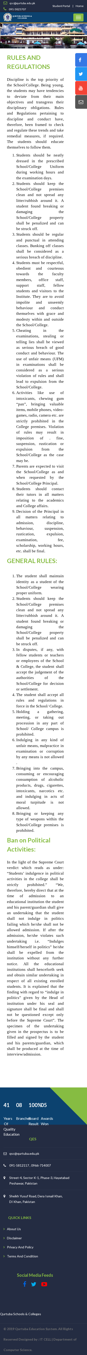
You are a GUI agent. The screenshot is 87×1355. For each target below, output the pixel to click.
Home (80, 6)
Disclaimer (14, 1238)
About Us (14, 1229)
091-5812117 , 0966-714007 (30, 1165)
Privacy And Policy (20, 1247)
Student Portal (61, 6)
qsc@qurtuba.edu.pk (24, 1153)
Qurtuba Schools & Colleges (20, 1314)
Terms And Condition (22, 1256)
